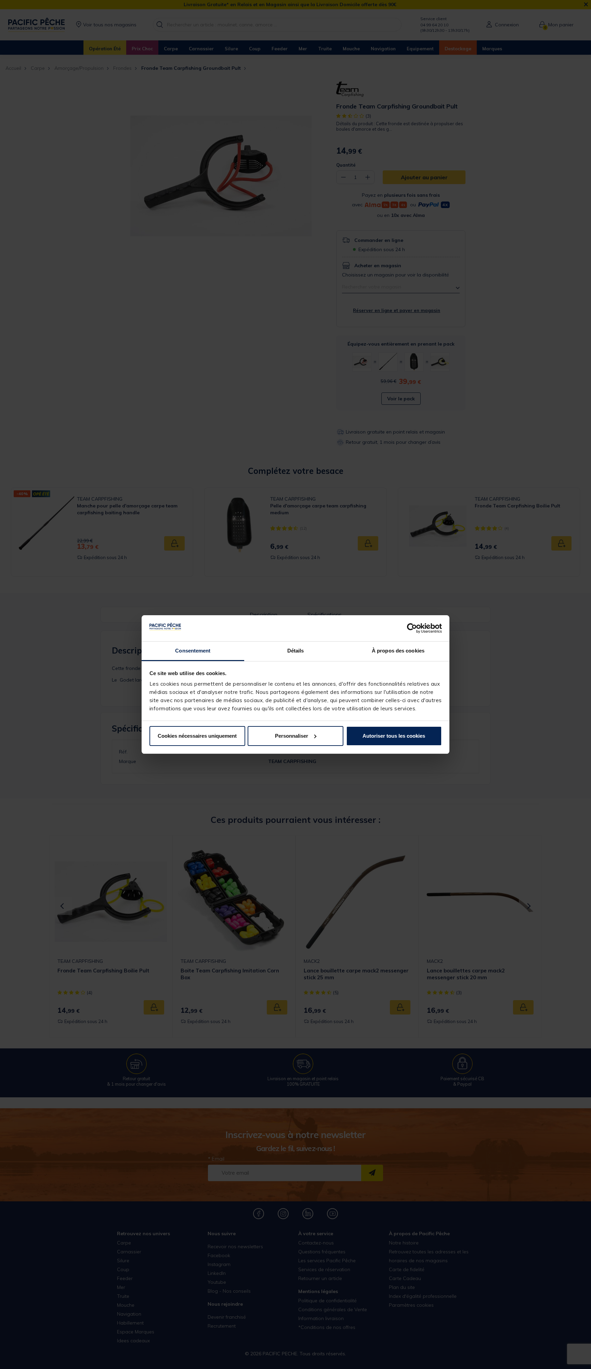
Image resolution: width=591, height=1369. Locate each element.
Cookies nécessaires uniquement (197, 736)
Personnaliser (291, 736)
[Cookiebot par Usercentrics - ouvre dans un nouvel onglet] (412, 628)
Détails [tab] (295, 651)
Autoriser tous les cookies (394, 736)
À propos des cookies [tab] (398, 651)
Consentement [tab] (192, 651)
